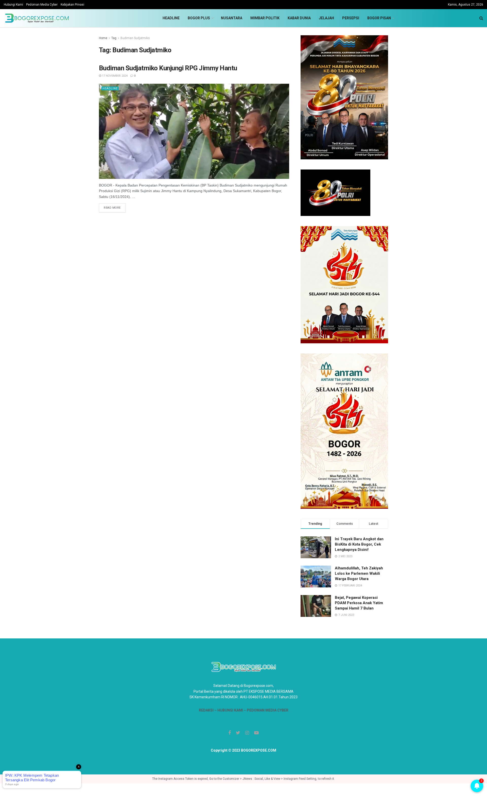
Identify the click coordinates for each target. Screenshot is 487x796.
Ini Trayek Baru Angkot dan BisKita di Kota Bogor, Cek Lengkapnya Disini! (359, 544)
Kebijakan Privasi (72, 4)
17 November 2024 (114, 75)
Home (103, 38)
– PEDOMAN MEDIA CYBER (265, 710)
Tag (113, 38)
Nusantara (231, 18)
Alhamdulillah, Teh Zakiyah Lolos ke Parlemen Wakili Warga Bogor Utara (359, 573)
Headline (171, 18)
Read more (112, 207)
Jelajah (326, 18)
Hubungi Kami (13, 4)
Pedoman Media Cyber (42, 4)
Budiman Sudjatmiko (135, 38)
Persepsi (350, 18)
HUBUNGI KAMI (230, 710)
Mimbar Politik (265, 18)
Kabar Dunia (299, 18)
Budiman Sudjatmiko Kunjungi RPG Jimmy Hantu (168, 68)
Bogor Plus (199, 18)
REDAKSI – (208, 710)
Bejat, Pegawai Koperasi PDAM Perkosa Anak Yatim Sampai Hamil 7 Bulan (359, 603)
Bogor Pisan (379, 18)
